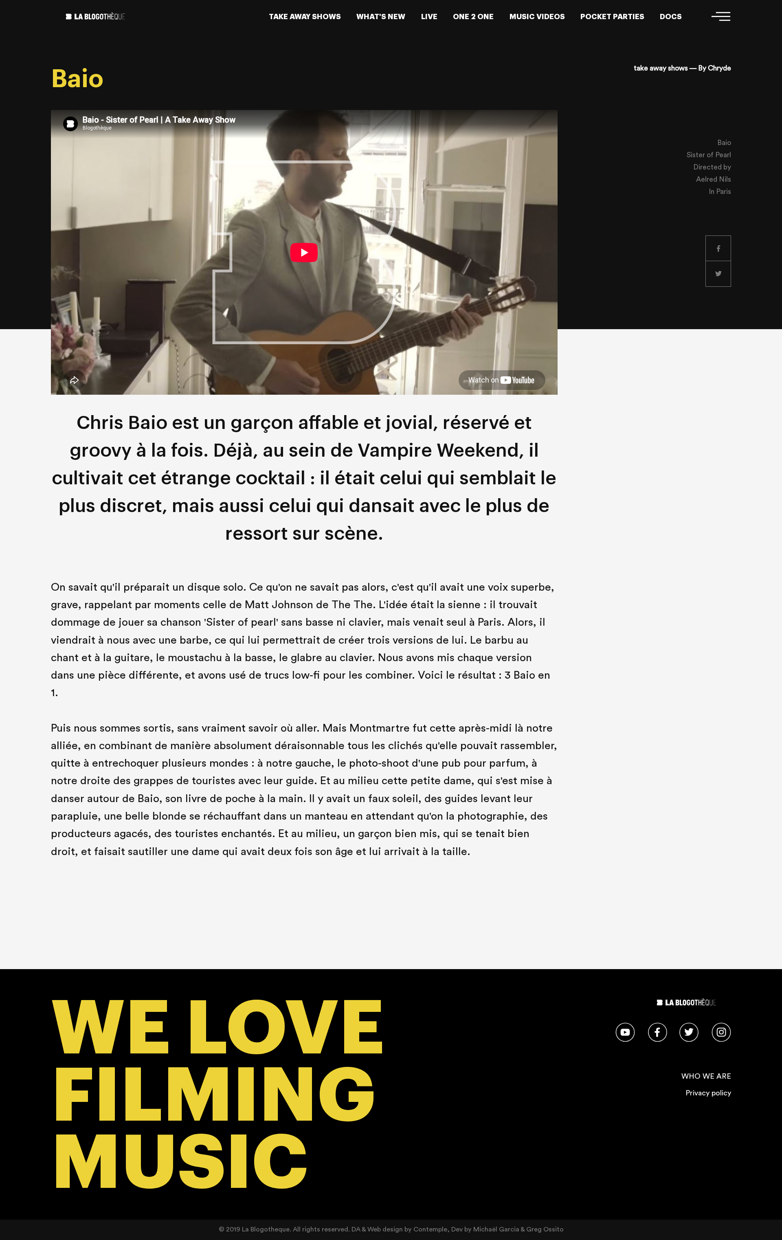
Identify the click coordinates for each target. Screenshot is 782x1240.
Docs (671, 16)
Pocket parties (612, 16)
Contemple (430, 1229)
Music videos (537, 16)
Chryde (719, 68)
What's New (380, 16)
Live (429, 16)
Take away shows (305, 16)
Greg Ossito (545, 1229)
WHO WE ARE (706, 1076)
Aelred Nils (713, 179)
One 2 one (473, 16)
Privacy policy (708, 1093)
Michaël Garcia (496, 1229)
